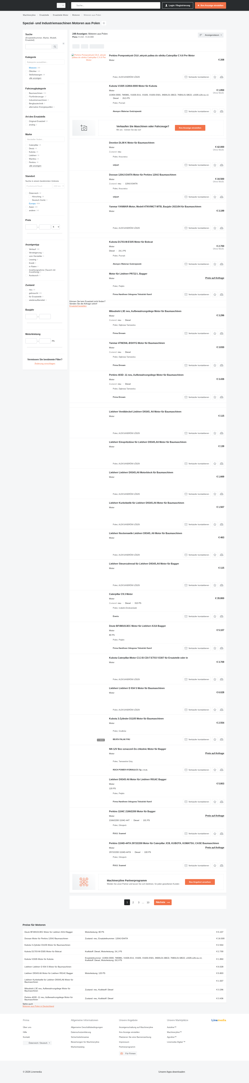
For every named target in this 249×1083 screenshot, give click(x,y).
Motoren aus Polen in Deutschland (38, 1006)
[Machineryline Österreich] (38, 5)
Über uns (27, 1027)
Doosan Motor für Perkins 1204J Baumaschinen (46, 938)
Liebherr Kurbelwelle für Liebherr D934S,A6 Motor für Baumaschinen (146, 503)
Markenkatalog (77, 1047)
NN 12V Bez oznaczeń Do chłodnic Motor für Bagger (137, 749)
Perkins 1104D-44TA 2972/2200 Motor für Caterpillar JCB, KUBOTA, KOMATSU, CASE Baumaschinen (164, 843)
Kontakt (26, 1037)
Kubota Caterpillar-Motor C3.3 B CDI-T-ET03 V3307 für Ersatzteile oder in (148, 658)
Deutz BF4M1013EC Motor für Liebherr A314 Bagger (137, 626)
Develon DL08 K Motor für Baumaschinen (131, 143)
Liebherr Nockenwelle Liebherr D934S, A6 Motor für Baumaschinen (145, 533)
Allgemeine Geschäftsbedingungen (87, 1027)
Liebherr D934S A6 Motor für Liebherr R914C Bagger (137, 779)
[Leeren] (64, 44)
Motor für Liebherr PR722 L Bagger (128, 274)
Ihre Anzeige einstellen (190, 128)
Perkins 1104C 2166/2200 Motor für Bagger (132, 811)
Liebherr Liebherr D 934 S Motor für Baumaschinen (137, 688)
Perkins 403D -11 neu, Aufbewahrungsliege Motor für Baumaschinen (146, 375)
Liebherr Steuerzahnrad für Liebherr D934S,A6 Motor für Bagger (144, 563)
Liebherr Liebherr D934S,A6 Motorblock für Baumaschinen (141, 472)
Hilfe (25, 1032)
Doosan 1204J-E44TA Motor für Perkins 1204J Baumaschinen (142, 175)
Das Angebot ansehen (200, 882)
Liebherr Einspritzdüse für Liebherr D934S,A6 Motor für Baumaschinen (147, 442)
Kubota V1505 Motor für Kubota (38, 959)
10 (148, 902)
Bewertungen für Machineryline (85, 1042)
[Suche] (74, 5)
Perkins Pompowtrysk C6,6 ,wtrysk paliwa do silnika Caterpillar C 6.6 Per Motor (152, 55)
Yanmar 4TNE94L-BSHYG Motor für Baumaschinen (137, 343)
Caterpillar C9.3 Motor (121, 594)
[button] (214, 77)
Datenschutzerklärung (81, 1032)
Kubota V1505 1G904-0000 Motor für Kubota (133, 86)
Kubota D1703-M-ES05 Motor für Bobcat (131, 242)
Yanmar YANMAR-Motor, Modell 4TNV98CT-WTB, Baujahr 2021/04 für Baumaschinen (155, 206)
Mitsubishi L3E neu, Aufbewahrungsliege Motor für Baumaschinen (145, 311)
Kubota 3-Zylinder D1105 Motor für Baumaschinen (136, 718)
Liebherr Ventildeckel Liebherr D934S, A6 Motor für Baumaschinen (145, 411)
